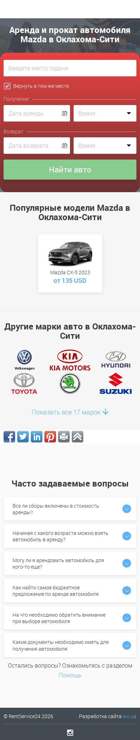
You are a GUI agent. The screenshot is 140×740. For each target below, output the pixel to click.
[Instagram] (70, 732)
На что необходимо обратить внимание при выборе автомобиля (59, 618)
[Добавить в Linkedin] (36, 436)
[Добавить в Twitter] (23, 436)
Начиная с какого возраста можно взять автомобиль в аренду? (60, 536)
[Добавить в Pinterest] (50, 436)
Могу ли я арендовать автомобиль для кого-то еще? (58, 563)
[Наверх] (77, 436)
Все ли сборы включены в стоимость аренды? (56, 509)
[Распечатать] (64, 436)
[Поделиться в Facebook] (9, 436)
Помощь (70, 675)
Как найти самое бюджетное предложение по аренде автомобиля (56, 590)
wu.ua (129, 716)
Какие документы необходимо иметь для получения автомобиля (61, 645)
